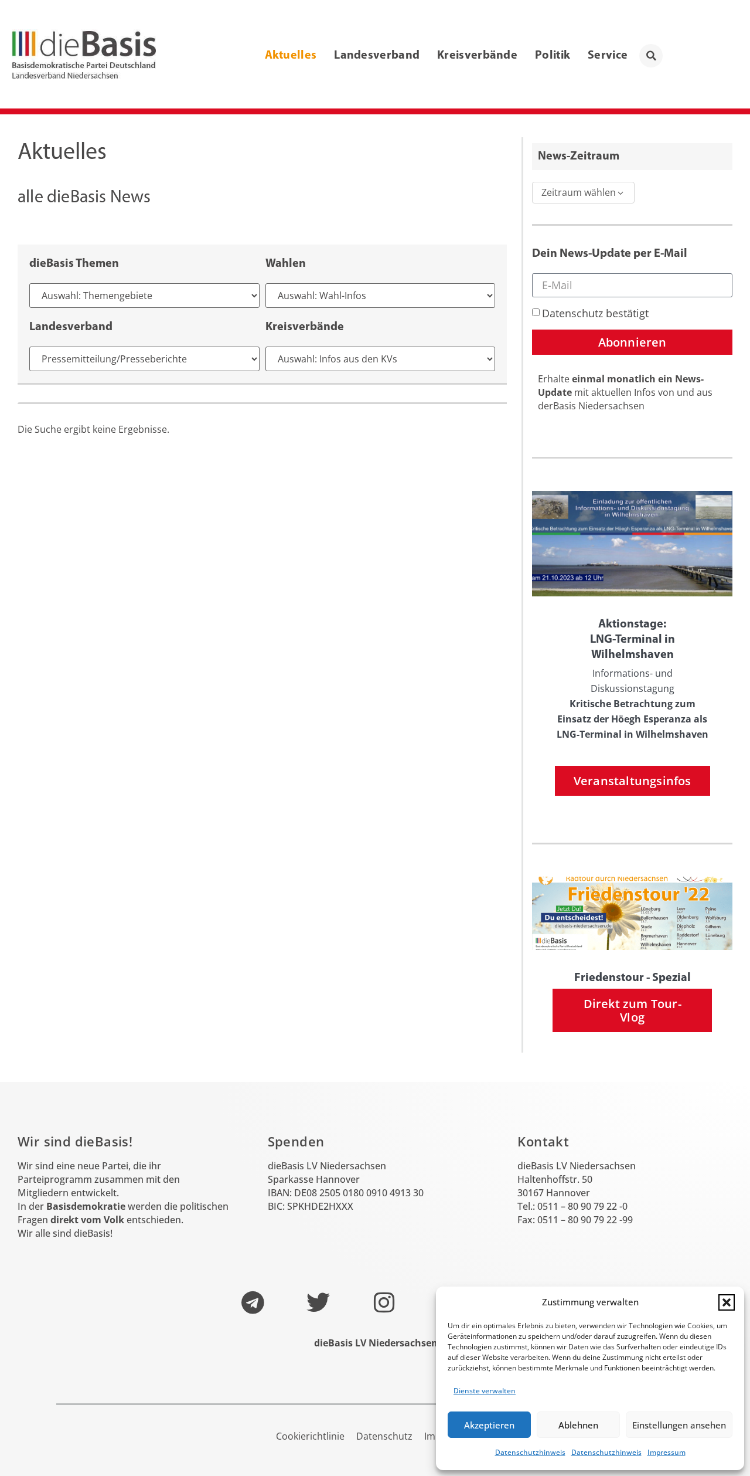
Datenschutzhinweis (530, 1452)
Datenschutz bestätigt (595, 313)
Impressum (666, 1452)
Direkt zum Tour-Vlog (632, 1010)
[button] (726, 1302)
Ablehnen (578, 1425)
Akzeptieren (489, 1425)
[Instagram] (384, 1302)
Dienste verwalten (485, 1391)
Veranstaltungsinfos (632, 781)
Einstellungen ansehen (679, 1425)
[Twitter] (318, 1302)
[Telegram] (252, 1302)
